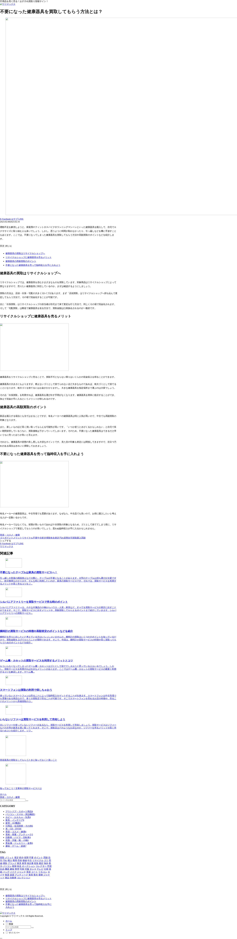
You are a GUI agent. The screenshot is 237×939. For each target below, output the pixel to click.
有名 (52, 538)
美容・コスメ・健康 (10, 535)
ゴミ (2, 538)
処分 (44, 538)
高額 (83, 538)
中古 (39, 538)
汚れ (61, 538)
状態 (66, 538)
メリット (17, 538)
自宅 (70, 538)
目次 (2, 246)
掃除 (48, 538)
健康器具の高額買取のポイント (20, 261)
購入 (79, 538)
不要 (35, 538)
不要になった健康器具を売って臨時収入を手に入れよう (32, 265)
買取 (74, 538)
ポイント (8, 538)
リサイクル (27, 538)
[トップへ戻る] (1, 938)
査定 (57, 538)
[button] (27, 800)
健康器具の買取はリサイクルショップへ (25, 253)
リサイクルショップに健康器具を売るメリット (28, 257)
